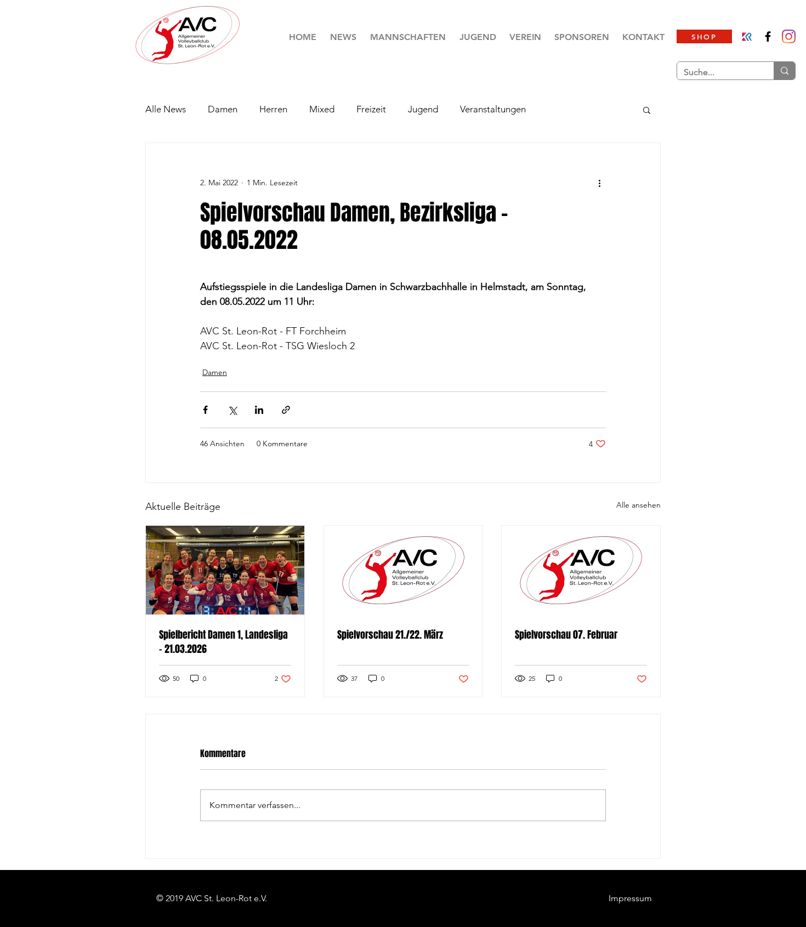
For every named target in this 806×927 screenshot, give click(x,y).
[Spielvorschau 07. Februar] (581, 570)
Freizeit (371, 109)
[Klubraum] (747, 36)
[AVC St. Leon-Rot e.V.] (768, 36)
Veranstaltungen (493, 109)
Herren (273, 109)
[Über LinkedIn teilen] (259, 410)
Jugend (423, 109)
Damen (222, 109)
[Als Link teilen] (286, 410)
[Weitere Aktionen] (599, 182)
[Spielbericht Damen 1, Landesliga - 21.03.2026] (225, 570)
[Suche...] (784, 70)
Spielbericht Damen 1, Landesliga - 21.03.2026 (223, 642)
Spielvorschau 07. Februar (566, 635)
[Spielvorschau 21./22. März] (403, 570)
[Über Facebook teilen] (205, 410)
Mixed (321, 109)
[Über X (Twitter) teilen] (232, 410)
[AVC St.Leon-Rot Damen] (789, 36)
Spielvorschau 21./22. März (390, 635)
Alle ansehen (638, 505)
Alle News (165, 109)
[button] (407, 37)
